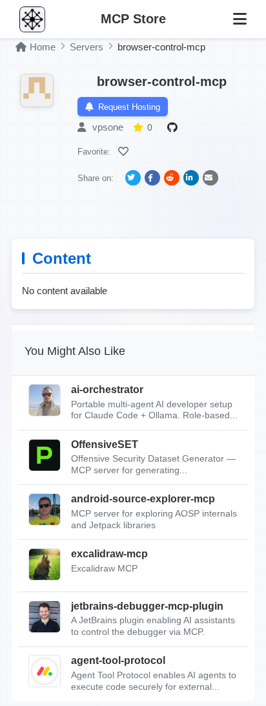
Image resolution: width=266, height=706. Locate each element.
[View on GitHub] (174, 127)
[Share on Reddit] (171, 178)
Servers (86, 46)
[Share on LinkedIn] (191, 178)
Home (43, 46)
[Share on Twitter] (133, 178)
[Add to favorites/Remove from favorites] (125, 151)
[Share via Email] (210, 178)
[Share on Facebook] (152, 178)
